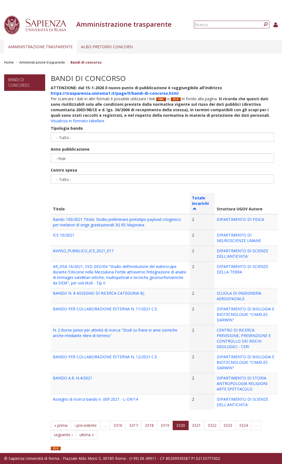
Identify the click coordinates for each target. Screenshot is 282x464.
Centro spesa (64, 170)
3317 (133, 425)
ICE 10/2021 (63, 235)
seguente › (63, 434)
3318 (149, 425)
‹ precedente (85, 425)
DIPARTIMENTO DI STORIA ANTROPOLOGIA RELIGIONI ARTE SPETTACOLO (242, 383)
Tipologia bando (67, 128)
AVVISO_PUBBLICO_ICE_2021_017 (83, 250)
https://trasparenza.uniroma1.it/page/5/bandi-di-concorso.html (114, 93)
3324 (243, 425)
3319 (165, 425)
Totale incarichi (200, 200)
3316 (117, 425)
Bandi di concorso (18, 82)
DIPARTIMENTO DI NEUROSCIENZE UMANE (239, 237)
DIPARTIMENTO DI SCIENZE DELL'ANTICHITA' (242, 253)
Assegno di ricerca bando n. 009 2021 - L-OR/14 (95, 399)
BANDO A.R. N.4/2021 (72, 378)
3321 (196, 425)
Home (9, 62)
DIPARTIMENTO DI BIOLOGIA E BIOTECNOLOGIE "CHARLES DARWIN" (245, 314)
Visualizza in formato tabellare (77, 120)
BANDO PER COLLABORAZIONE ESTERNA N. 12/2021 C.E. (105, 356)
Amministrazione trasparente (40, 46)
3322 (212, 425)
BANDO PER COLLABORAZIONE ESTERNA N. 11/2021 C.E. (105, 308)
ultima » (87, 434)
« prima (60, 425)
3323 (227, 425)
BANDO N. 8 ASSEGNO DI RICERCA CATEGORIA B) (98, 293)
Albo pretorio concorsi (107, 46)
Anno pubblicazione (70, 149)
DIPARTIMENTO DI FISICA (240, 219)
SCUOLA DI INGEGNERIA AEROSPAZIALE (239, 296)
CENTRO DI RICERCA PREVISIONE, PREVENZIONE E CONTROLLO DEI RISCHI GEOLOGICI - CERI (244, 338)
